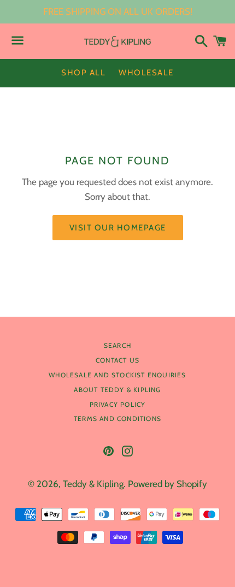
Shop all (83, 73)
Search (117, 345)
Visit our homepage (117, 228)
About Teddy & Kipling (117, 390)
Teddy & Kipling (93, 483)
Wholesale (146, 73)
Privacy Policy (118, 404)
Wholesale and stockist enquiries (117, 375)
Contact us (117, 360)
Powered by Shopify (167, 483)
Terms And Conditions (117, 418)
